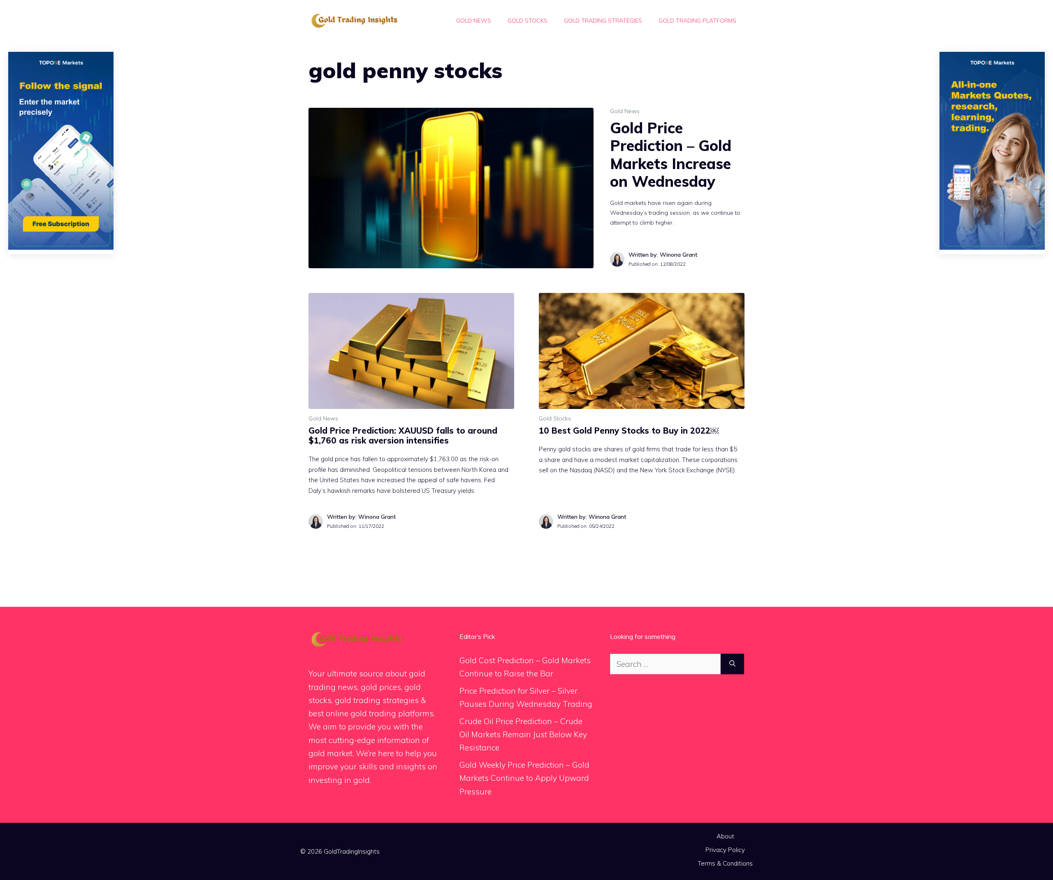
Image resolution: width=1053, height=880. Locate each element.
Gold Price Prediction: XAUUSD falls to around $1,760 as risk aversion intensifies (402, 435)
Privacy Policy (725, 850)
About (725, 836)
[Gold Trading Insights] (353, 20)
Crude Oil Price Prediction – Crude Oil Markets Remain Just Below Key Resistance (523, 734)
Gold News (473, 20)
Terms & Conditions (725, 863)
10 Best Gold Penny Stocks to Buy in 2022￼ (629, 430)
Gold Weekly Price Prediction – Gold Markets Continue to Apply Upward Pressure (524, 778)
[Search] (732, 664)
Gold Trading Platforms (697, 20)
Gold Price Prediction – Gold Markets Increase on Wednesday (670, 154)
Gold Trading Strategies (603, 20)
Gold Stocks (527, 20)
